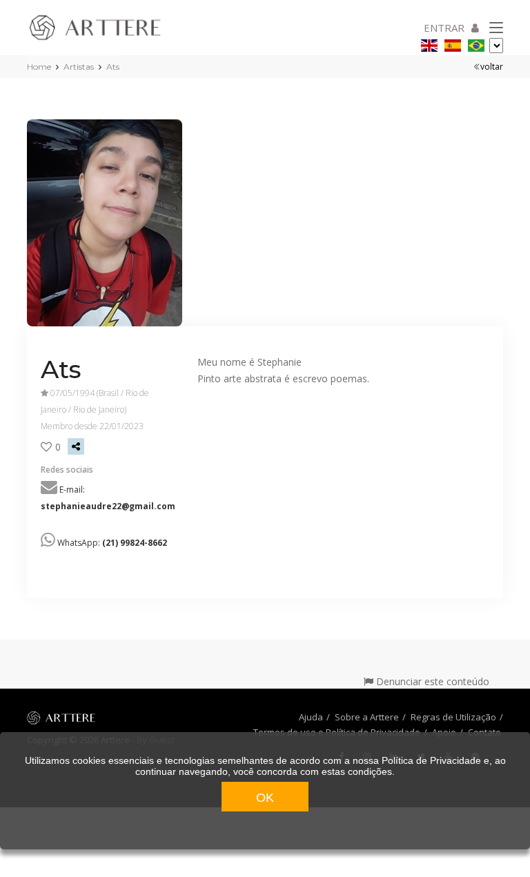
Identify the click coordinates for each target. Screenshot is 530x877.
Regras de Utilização (453, 717)
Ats (112, 66)
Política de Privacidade (431, 760)
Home (39, 66)
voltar (491, 66)
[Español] (452, 43)
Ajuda (311, 717)
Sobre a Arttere (367, 717)
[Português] (476, 43)
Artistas (78, 66)
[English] (429, 43)
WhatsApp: (112, 543)
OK (265, 798)
